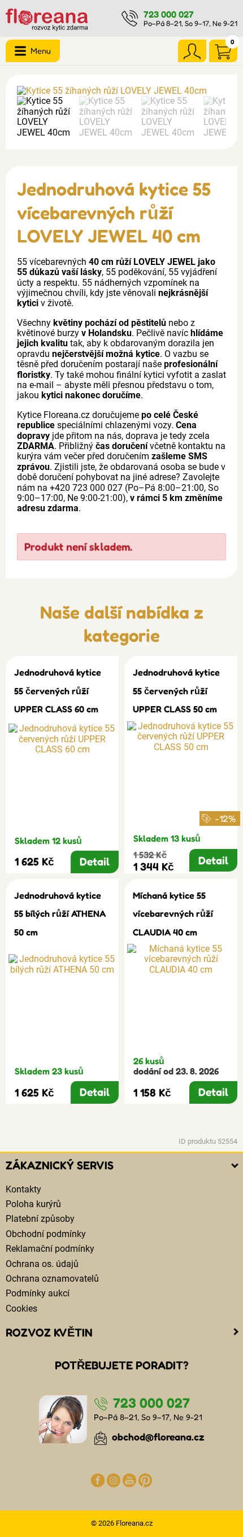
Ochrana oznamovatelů (52, 1278)
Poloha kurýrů (33, 1204)
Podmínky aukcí (38, 1293)
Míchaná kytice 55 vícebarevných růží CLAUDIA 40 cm (173, 914)
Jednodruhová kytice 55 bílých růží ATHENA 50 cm (60, 914)
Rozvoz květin (49, 1332)
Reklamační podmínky (50, 1248)
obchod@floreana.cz (157, 1437)
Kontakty (23, 1189)
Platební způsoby (40, 1218)
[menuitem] (45, 117)
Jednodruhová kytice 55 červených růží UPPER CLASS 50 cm (176, 691)
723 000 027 (169, 14)
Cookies (21, 1308)
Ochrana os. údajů (42, 1264)
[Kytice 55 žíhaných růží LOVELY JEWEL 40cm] (121, 91)
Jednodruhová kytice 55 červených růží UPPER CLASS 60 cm (57, 691)
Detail (95, 861)
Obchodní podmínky (46, 1234)
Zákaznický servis (60, 1165)
